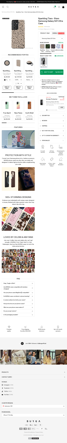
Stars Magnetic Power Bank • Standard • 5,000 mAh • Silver (18, 74)
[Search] (7, 7)
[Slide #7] (32, 48)
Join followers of (35, 343)
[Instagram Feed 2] (48, 357)
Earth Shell (29, 113)
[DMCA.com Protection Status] (33, 438)
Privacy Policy (39, 432)
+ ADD (61, 107)
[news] (54, 7)
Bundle (58, 33)
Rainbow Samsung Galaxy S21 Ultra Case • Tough (18, 116)
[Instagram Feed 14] (18, 357)
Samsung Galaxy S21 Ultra (8, 12)
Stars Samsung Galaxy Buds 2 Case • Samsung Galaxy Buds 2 (29, 74)
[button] (44, 27)
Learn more (59, 55)
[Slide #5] (29, 48)
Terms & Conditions (29, 432)
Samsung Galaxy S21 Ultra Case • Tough (7, 116)
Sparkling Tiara (8, 71)
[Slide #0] (22, 48)
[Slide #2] (25, 48)
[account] (59, 7)
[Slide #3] (26, 48)
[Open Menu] (3, 7)
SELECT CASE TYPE (45, 56)
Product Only (45, 33)
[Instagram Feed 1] (33, 357)
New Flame (18, 113)
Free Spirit (7, 113)
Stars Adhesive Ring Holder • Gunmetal (7, 74)
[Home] (34, 7)
